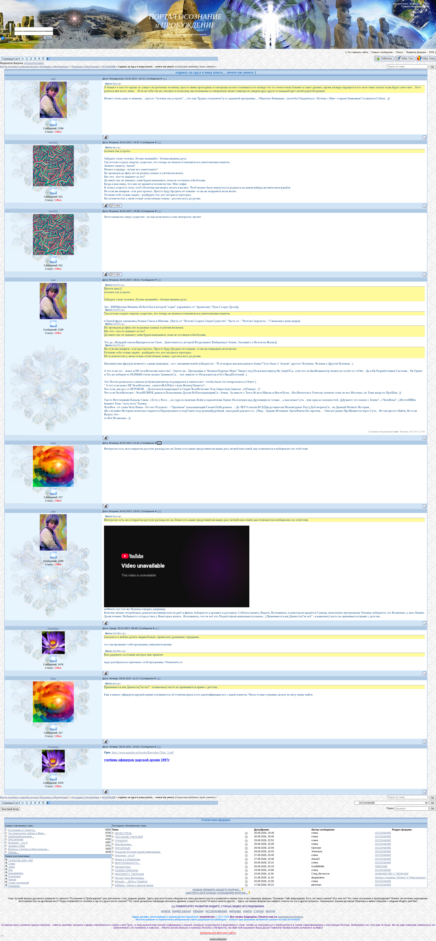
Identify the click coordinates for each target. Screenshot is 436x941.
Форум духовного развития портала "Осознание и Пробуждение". (34, 67)
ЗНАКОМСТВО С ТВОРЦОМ (391, 873)
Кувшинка (53, 628)
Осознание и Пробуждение (85, 67)
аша (53, 78)
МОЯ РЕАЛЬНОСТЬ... (127, 863)
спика (314, 832)
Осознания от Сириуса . (22, 830)
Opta (53, 443)
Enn (10, 870)
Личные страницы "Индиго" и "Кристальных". (401, 877)
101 (165, 78)
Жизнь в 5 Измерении (127, 859)
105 (159, 443)
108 (158, 678)
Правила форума (416, 52)
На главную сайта (357, 52)
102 (159, 142)
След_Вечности (320, 873)
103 (159, 211)
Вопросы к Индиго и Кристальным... (28, 849)
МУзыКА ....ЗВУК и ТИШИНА (131, 881)
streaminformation (34, 63)
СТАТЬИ (259, 911)
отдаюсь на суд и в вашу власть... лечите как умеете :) (147, 67)
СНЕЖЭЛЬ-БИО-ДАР (20, 860)
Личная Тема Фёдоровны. (129, 878)
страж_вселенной (18, 882)
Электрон (316, 851)
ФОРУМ (270, 911)
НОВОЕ (165, 911)
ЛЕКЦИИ (198, 911)
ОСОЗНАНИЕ (109, 67)
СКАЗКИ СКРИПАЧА (126, 870)
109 (159, 746)
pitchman (316, 884)
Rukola (12, 879)
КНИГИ (247, 911)
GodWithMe (317, 866)
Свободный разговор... (21, 836)
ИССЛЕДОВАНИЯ (216, 911)
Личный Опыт (123, 866)
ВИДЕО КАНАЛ (181, 911)
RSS (431, 52)
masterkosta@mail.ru (290, 916)
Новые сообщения (382, 52)
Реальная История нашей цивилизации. (138, 851)
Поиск (399, 52)
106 (159, 511)
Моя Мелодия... (124, 844)
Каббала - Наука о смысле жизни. (134, 885)
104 (159, 280)
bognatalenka (15, 873)
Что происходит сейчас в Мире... (27, 833)
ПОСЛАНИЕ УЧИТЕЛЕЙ (129, 837)
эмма (11, 866)
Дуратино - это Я (17, 842)
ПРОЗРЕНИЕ (15, 839)
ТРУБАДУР (121, 840)
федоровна (317, 877)
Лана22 (315, 859)
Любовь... (13, 852)
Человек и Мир (16, 846)
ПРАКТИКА (381, 866)
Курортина (14, 876)
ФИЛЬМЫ (235, 911)
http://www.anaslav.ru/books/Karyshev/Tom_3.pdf (142, 752)
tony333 (53, 142)
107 (157, 628)
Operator (316, 847)
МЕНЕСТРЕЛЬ (123, 833)
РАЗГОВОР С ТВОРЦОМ (129, 874)
